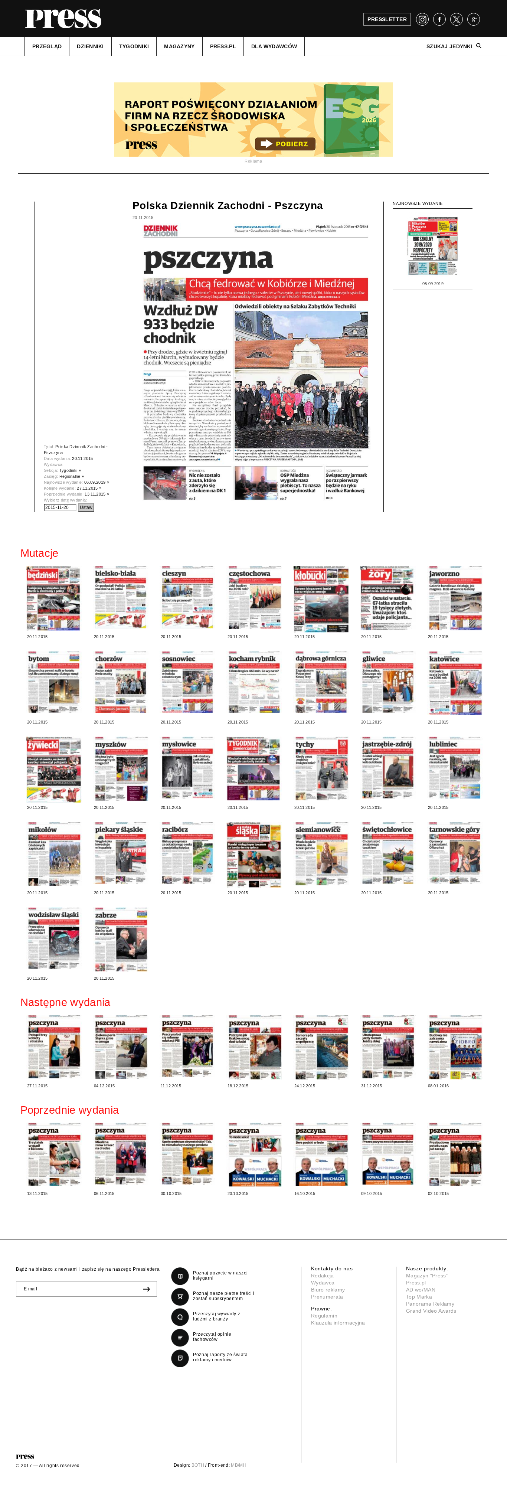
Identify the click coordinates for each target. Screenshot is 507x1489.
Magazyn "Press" (427, 1276)
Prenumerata (327, 1297)
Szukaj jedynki (449, 46)
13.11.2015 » (97, 494)
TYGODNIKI (134, 46)
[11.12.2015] (187, 1046)
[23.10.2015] (254, 1155)
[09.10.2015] (388, 1154)
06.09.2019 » (96, 482)
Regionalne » (71, 476)
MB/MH (238, 1465)
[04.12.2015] (120, 1047)
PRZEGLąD (47, 46)
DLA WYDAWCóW (274, 46)
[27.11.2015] (54, 1046)
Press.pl (416, 1283)
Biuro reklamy (328, 1290)
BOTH (198, 1465)
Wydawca (322, 1283)
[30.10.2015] (187, 1154)
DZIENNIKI (90, 46)
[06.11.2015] (120, 1154)
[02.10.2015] (455, 1154)
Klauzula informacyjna (338, 1323)
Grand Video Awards (431, 1311)
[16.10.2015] (321, 1154)
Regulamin (324, 1316)
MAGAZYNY (179, 46)
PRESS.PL (223, 46)
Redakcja (322, 1276)
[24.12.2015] (321, 1047)
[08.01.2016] (455, 1047)
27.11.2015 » (89, 488)
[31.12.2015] (388, 1046)
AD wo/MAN (420, 1290)
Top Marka (419, 1297)
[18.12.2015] (254, 1047)
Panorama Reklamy (430, 1304)
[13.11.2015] (54, 1154)
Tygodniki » (70, 470)
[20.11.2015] (54, 598)
